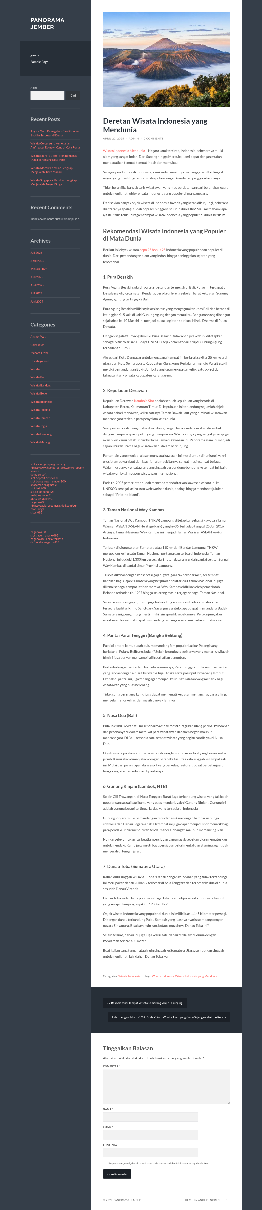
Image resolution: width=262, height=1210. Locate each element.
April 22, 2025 (113, 138)
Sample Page (39, 62)
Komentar (111, 1066)
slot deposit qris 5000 (44, 478)
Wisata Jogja (38, 426)
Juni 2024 (36, 301)
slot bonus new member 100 (48, 481)
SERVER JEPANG (41, 498)
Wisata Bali (37, 377)
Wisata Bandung (40, 385)
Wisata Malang (40, 442)
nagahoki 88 (38, 532)
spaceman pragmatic (43, 484)
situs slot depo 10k (42, 491)
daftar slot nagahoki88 (44, 542)
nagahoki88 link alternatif (46, 539)
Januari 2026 (38, 269)
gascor (35, 55)
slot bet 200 (38, 488)
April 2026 (37, 261)
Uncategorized (39, 361)
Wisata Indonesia (41, 401)
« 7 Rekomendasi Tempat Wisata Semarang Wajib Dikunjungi (145, 1003)
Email (108, 1126)
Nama (108, 1109)
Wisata (35, 369)
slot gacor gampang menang (48, 464)
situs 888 (36, 512)
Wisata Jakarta (40, 409)
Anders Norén (209, 1200)
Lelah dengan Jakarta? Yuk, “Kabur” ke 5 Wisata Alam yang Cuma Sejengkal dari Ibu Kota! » (169, 1017)
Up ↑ (227, 1200)
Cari (33, 88)
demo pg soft (38, 474)
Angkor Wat (38, 336)
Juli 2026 (36, 252)
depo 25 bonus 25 (152, 250)
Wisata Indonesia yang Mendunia (196, 976)
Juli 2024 (36, 293)
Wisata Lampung (41, 434)
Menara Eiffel (39, 352)
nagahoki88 (37, 502)
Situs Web (110, 1144)
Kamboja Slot (144, 401)
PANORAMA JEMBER (47, 23)
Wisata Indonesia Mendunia (124, 150)
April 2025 (37, 285)
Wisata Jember (40, 418)
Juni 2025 (36, 277)
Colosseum (37, 344)
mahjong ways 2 (40, 495)
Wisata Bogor (39, 393)
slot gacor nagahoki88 (44, 535)
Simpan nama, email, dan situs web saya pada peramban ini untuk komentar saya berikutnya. (159, 1163)
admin (134, 138)
